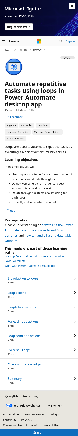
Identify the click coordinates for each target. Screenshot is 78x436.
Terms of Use (50, 425)
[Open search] (61, 41)
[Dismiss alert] (72, 6)
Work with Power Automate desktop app (30, 265)
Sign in (70, 41)
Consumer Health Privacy (19, 425)
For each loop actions (23, 322)
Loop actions (17, 293)
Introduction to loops (23, 278)
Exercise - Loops (19, 350)
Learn (8, 49)
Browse (37, 49)
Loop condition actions (24, 336)
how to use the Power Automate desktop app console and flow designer (39, 230)
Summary (15, 379)
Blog (54, 414)
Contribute (10, 420)
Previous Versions (35, 414)
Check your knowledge (24, 364)
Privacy (25, 420)
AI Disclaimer (11, 414)
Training (22, 49)
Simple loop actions (22, 307)
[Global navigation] (4, 41)
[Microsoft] (39, 41)
